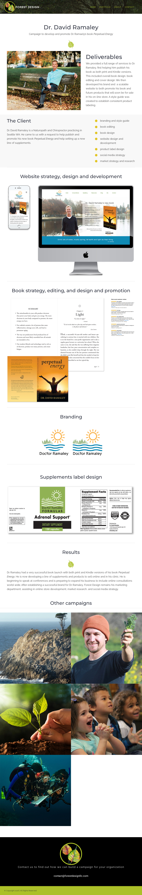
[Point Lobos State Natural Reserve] (35, 648)
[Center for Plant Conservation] (35, 719)
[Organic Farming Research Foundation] (106, 648)
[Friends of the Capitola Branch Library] (106, 719)
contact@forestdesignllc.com (71, 875)
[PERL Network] (35, 790)
